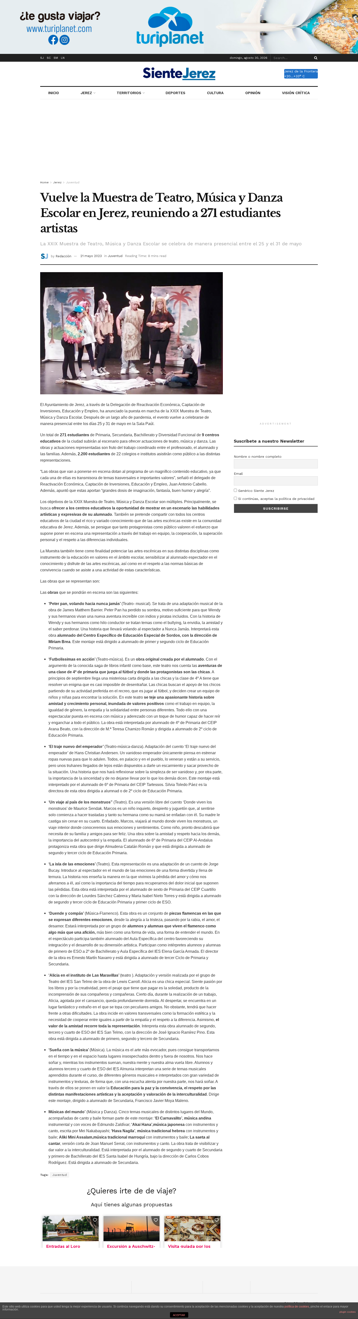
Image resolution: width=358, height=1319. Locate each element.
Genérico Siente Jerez (255, 491)
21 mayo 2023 (91, 256)
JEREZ (86, 93)
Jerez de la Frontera (301, 71)
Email (238, 474)
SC (49, 58)
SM (56, 58)
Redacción (63, 256)
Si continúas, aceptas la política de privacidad (275, 499)
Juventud (72, 182)
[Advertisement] (179, 141)
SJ (42, 58)
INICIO (53, 93)
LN (63, 58)
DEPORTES (175, 93)
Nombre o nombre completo (258, 456)
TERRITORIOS (129, 93)
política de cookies (296, 1306)
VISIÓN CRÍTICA (296, 93)
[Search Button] (315, 58)
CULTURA (215, 93)
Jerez (57, 182)
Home (44, 182)
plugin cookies (347, 1311)
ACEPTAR (179, 1315)
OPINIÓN (252, 93)
